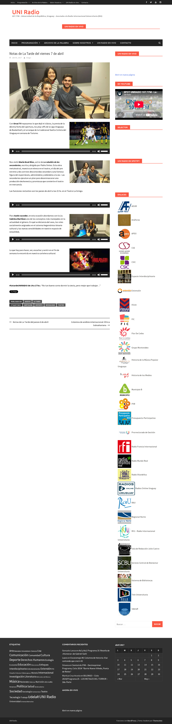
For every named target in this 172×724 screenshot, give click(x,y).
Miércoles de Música (43, 677)
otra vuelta (48, 682)
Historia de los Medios (141, 375)
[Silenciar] (98, 151)
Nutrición (40, 682)
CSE (133, 247)
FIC (133, 319)
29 (152, 674)
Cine (39, 650)
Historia (34, 673)
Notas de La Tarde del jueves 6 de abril (30, 322)
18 (125, 669)
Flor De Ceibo (137, 333)
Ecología (49, 660)
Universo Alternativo (27, 702)
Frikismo (18, 673)
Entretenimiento (33, 669)
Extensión (136, 290)
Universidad (15, 701)
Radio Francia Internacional (144, 446)
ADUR (134, 206)
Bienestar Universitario (22, 651)
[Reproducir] (13, 151)
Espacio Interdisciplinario (143, 276)
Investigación (16, 676)
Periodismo (12, 687)
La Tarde (37, 302)
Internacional (45, 672)
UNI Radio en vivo (72, 2)
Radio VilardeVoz (139, 474)
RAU (133, 502)
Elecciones (35, 665)
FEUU (134, 304)
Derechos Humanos (33, 660)
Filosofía (12, 673)
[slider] (104, 151)
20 (139, 669)
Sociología (27, 691)
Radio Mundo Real (139, 460)
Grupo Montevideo (139, 347)
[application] (59, 151)
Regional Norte (138, 516)
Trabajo (24, 697)
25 (125, 674)
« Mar (119, 678)
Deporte (39, 305)
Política (22, 686)
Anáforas (135, 219)
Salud (30, 686)
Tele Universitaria (139, 594)
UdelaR (134, 608)
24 (118, 674)
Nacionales (24, 682)
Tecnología (14, 697)
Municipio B (136, 389)
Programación (22, 2)
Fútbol (24, 673)
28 (145, 674)
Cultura (45, 655)
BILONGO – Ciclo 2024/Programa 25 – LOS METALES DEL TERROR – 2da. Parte (85, 678)
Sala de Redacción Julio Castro (145, 548)
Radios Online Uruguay (145, 488)
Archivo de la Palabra (39, 2)
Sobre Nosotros (55, 2)
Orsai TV (17, 123)
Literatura (30, 676)
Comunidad (34, 655)
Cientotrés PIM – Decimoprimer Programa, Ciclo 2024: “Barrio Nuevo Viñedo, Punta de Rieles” (85, 668)
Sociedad (15, 691)
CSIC (133, 262)
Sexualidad (50, 305)
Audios (28, 302)
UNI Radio (25, 12)
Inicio (13, 2)
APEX (133, 233)
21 (145, 669)
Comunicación (18, 655)
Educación (24, 664)
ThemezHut (157, 720)
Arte (11, 650)
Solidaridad (36, 692)
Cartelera (28, 305)
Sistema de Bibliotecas (142, 580)
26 (132, 674)
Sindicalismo (39, 687)
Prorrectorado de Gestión (143, 432)
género (29, 673)
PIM (133, 403)
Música (14, 681)
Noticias (32, 682)
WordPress (131, 720)
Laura (64, 657)
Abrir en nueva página (125, 74)
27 (139, 674)
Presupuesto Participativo (143, 418)
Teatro (61, 305)
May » (146, 678)
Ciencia (34, 651)
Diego (28, 57)
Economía (13, 665)
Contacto (84, 2)
